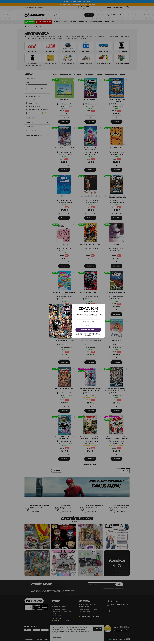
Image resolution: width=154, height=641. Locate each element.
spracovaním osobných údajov (83, 334)
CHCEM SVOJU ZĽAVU (88, 330)
